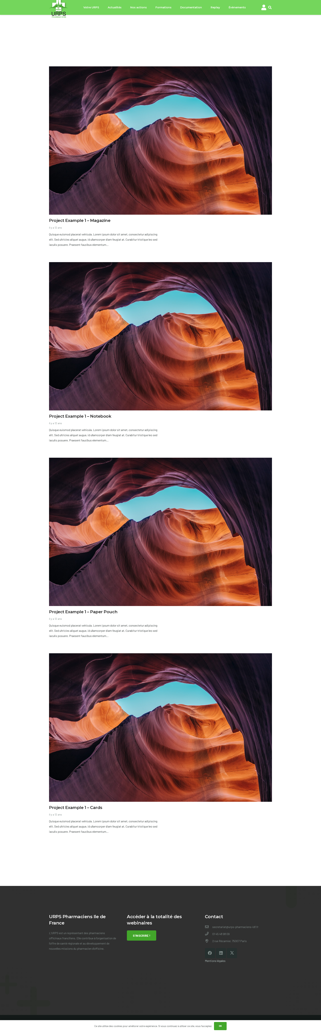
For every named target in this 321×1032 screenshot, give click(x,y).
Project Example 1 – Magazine (79, 220)
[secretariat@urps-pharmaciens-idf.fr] (208, 926)
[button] (270, 7)
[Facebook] (210, 953)
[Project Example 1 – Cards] (160, 656)
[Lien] (263, 7)
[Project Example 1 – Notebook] (160, 264)
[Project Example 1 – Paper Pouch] (160, 460)
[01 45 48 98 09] (208, 934)
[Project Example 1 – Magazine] (160, 69)
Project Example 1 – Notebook (80, 416)
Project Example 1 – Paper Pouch (83, 611)
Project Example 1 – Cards (75, 807)
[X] (232, 953)
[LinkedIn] (221, 953)
